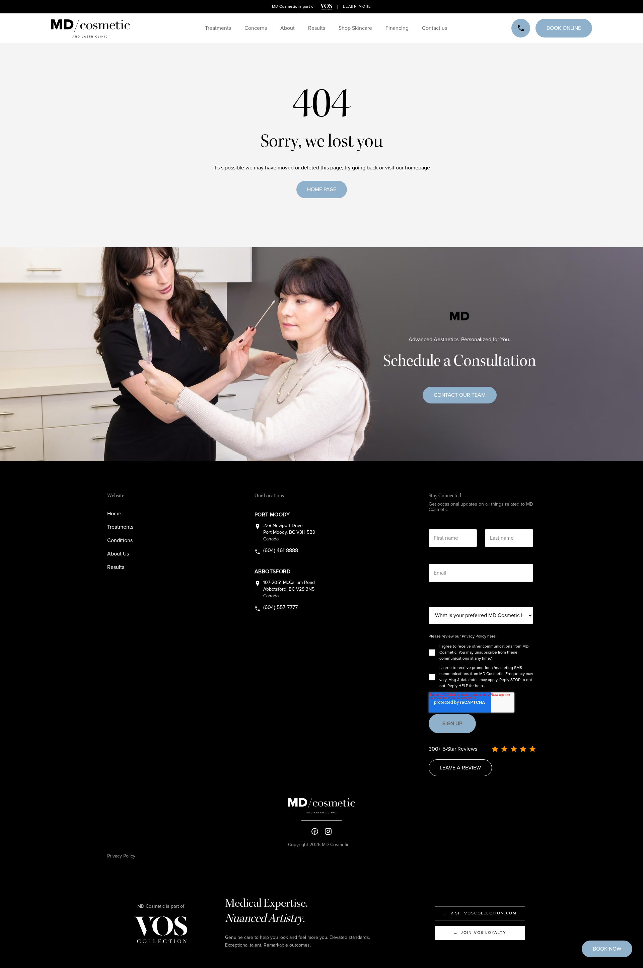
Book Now (607, 949)
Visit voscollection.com (480, 913)
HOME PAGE (321, 189)
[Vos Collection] (326, 7)
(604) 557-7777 (280, 607)
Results (115, 567)
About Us (118, 553)
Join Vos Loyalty (479, 932)
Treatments (120, 527)
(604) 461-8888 (280, 550)
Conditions (120, 540)
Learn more (357, 6)
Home (114, 513)
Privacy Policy (121, 856)
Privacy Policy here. (479, 636)
